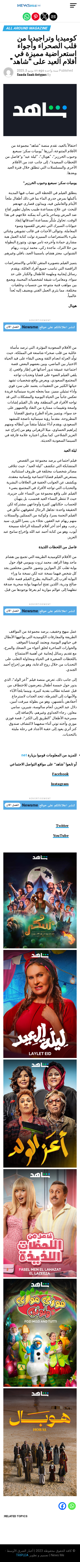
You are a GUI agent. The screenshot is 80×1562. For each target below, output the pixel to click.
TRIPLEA (22, 1555)
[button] (73, 5)
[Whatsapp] (72, 1509)
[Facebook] (62, 1509)
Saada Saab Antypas (32, 74)
